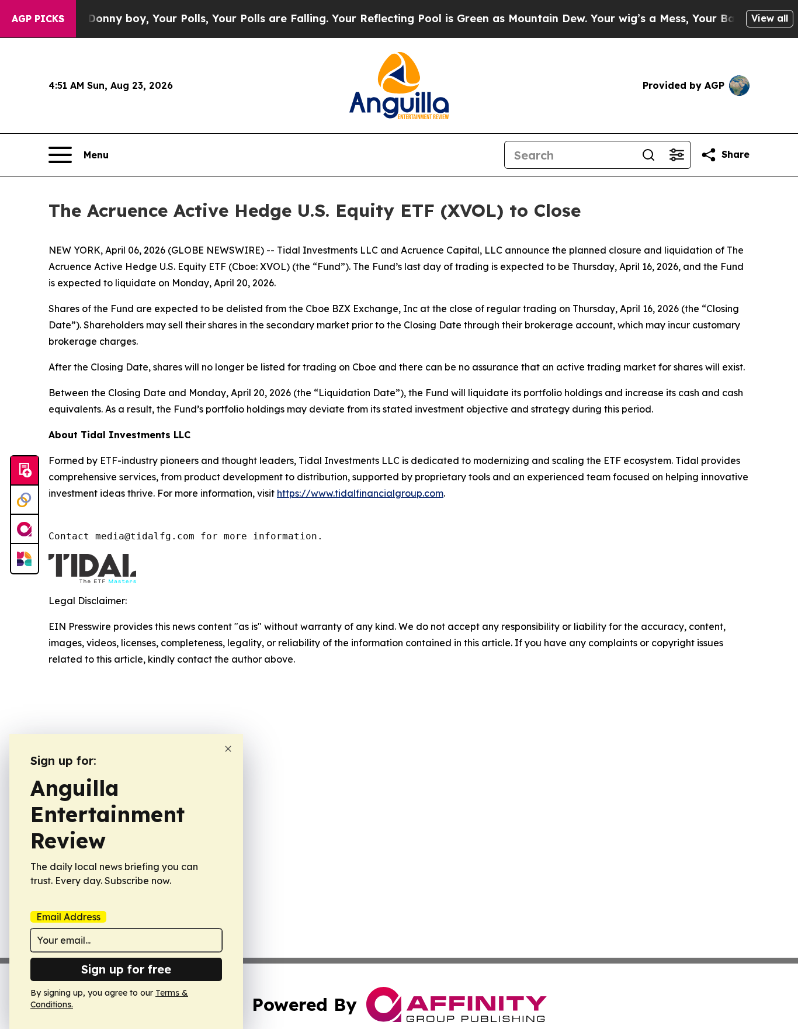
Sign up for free (126, 969)
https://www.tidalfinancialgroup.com (360, 493)
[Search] (648, 154)
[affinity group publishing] (24, 529)
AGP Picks (38, 19)
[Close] (228, 748)
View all (769, 18)
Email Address (68, 917)
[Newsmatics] (24, 558)
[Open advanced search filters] (676, 154)
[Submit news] (24, 471)
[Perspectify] (24, 500)
